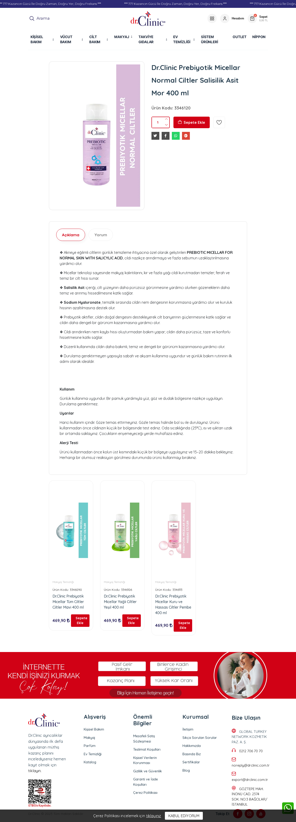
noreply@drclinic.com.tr (251, 765)
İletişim (187, 729)
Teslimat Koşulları (146, 749)
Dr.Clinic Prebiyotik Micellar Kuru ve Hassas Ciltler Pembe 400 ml (173, 604)
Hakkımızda (191, 745)
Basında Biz (191, 754)
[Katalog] (212, 18)
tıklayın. (34, 770)
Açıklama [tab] (70, 234)
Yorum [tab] (100, 234)
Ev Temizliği (93, 754)
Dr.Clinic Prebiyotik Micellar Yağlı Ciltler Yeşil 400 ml (120, 602)
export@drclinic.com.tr (250, 779)
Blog (186, 770)
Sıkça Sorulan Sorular (199, 737)
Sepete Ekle (194, 122)
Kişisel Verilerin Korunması (145, 760)
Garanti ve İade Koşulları (145, 782)
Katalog (90, 762)
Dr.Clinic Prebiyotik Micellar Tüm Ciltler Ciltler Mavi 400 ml (68, 602)
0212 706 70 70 (251, 751)
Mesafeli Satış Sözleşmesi (144, 738)
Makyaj (89, 737)
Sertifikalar (191, 762)
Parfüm (90, 745)
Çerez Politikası (145, 792)
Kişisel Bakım (94, 729)
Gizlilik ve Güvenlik (147, 771)
